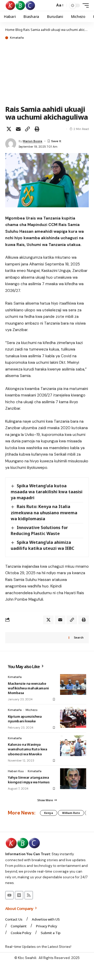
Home (10, 29)
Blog (18, 29)
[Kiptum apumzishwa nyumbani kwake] (73, 717)
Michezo (32, 710)
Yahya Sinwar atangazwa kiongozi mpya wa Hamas (28, 779)
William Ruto (71, 813)
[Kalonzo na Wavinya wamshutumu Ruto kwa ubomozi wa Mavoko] (73, 745)
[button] (50, 5)
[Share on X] (9, 129)
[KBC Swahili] (20, 5)
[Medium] (19, 895)
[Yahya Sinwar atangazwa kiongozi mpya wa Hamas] (73, 778)
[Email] (18, 129)
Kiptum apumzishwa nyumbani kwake (25, 718)
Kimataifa (17, 37)
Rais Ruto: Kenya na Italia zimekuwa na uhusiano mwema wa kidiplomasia (44, 512)
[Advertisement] (47, 73)
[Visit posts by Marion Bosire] (10, 143)
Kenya (48, 813)
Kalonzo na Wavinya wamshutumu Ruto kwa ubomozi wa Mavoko (27, 749)
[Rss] (29, 895)
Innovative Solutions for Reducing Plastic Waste (39, 530)
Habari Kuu (16, 771)
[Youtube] (9, 895)
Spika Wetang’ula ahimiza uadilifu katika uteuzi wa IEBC (42, 545)
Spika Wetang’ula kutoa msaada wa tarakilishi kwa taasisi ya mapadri (47, 492)
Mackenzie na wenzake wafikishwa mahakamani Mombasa (28, 688)
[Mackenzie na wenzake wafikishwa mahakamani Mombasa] (73, 684)
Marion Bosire (32, 141)
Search (79, 637)
